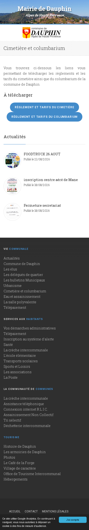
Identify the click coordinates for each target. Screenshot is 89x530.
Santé (8, 344)
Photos (9, 457)
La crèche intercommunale (26, 350)
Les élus (10, 269)
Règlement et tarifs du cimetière (44, 107)
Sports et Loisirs (17, 366)
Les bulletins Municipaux (24, 280)
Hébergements (16, 479)
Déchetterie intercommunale (27, 425)
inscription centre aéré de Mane (51, 179)
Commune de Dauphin (22, 263)
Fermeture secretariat (42, 205)
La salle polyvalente (20, 302)
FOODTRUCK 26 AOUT (42, 154)
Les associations (18, 372)
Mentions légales (55, 511)
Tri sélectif (12, 420)
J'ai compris (72, 519)
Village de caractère (20, 468)
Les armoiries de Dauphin (25, 452)
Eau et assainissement (22, 296)
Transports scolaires (21, 361)
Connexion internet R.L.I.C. (26, 409)
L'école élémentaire (20, 355)
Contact (31, 511)
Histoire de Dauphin (20, 446)
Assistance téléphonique (24, 404)
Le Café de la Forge (19, 463)
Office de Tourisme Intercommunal (32, 473)
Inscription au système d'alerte (29, 339)
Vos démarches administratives (30, 328)
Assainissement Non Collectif (28, 414)
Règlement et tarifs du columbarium (44, 116)
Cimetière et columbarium (25, 291)
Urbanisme (13, 285)
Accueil (14, 511)
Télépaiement (15, 307)
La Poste (11, 377)
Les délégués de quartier (23, 274)
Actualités (12, 258)
